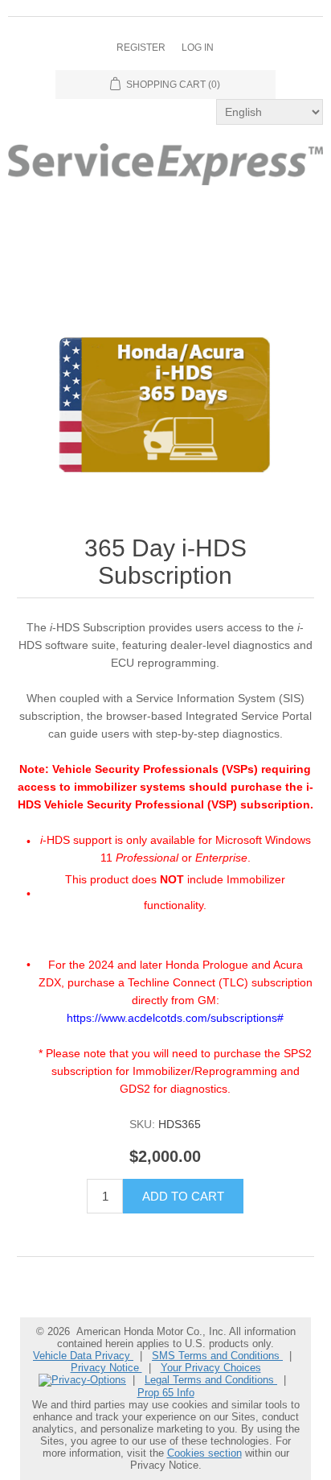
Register (141, 47)
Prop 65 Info (165, 1393)
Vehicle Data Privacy (83, 1356)
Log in (198, 47)
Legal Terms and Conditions (211, 1380)
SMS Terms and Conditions (217, 1356)
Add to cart (183, 1196)
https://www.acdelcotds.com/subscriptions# (175, 1017)
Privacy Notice (106, 1368)
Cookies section (204, 1453)
